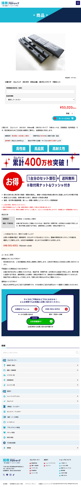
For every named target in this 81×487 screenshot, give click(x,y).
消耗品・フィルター (13, 406)
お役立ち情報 (64, 472)
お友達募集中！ (36, 320)
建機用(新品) (34, 463)
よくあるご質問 (64, 465)
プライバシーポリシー (30, 484)
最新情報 (63, 470)
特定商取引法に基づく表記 (16, 484)
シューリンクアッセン (13, 396)
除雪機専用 (10, 380)
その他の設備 (11, 443)
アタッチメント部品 (13, 427)
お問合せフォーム (22, 309)
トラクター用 (11, 375)
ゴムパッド (10, 401)
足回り (9, 391)
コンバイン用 (11, 385)
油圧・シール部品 (12, 417)
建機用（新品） (11, 365)
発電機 (9, 448)
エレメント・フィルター (14, 412)
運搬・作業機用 (11, 370)
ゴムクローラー (12, 360)
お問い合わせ (64, 475)
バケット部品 (11, 432)
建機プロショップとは (66, 467)
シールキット (11, 422)
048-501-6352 (10, 245)
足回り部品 (10, 437)
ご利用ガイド (64, 463)
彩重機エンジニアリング (45, 484)
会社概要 (5, 484)
